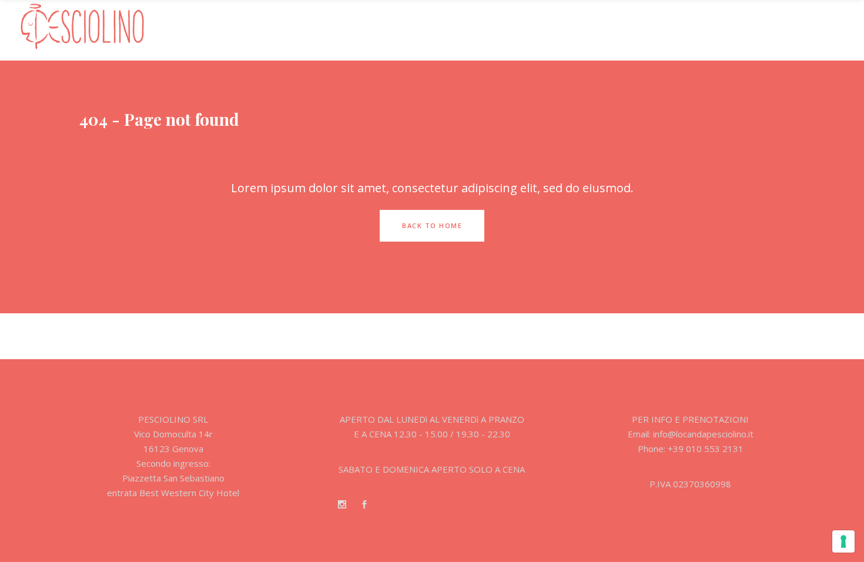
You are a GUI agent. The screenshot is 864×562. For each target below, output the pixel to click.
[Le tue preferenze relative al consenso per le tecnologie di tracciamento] (843, 541)
